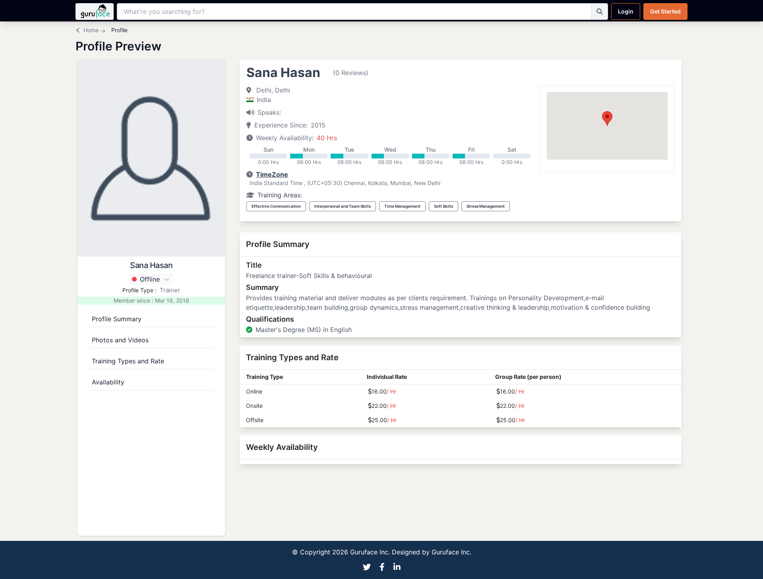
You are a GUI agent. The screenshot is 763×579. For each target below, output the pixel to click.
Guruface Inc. (451, 552)
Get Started (665, 11)
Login (625, 11)
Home (91, 30)
